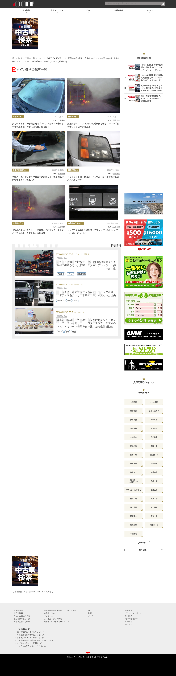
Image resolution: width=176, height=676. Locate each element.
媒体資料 (128, 624)
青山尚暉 (133, 446)
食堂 (74, 332)
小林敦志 (133, 437)
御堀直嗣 (154, 420)
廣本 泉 (133, 455)
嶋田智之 (133, 411)
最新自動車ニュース (22, 619)
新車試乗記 (18, 610)
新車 (69, 301)
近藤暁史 (116, 120)
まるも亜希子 (154, 411)
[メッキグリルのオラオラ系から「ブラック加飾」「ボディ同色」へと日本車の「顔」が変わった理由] (34, 293)
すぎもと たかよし (133, 490)
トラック (70, 274)
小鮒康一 (133, 464)
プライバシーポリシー (134, 613)
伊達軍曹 (133, 420)
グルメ (59, 332)
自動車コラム (18, 117)
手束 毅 (154, 516)
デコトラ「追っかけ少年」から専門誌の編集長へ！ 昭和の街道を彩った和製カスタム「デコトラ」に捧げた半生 (87, 265)
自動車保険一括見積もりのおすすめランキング (36, 640)
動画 (90, 613)
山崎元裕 (133, 428)
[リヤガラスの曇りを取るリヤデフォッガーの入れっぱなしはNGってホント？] (93, 202)
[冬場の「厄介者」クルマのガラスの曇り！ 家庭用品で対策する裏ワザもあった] (38, 148)
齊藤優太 (133, 516)
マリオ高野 (154, 402)
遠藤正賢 (154, 490)
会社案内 (128, 610)
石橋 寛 (154, 481)
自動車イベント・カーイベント (56, 622)
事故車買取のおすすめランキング (30, 638)
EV (89, 610)
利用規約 (128, 616)
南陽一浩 (154, 446)
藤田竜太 (133, 472)
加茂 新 (154, 499)
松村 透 (133, 499)
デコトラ (60, 274)
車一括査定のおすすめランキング (30, 632)
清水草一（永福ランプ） (133, 481)
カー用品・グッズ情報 (53, 619)
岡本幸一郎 (154, 525)
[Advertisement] (143, 150)
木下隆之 (133, 534)
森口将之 (154, 437)
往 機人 (154, 507)
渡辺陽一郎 (78, 284)
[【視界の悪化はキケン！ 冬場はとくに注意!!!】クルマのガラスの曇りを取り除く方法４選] (38, 202)
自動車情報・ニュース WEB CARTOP (28, 592)
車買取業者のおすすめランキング (30, 635)
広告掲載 (128, 622)
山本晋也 (154, 428)
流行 (75, 301)
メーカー (91, 616)
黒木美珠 (133, 525)
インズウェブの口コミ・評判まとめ (31, 646)
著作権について (131, 619)
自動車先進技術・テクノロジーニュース (60, 610)
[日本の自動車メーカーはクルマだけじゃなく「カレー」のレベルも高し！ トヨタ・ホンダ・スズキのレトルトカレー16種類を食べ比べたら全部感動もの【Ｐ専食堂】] (34, 321)
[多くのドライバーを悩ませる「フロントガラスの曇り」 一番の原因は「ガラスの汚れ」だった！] (38, 95)
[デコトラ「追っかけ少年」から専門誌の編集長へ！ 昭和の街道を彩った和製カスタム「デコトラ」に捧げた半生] (34, 263)
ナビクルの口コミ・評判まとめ (29, 643)
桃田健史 (154, 464)
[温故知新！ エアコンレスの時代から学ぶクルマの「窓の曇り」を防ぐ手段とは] (93, 95)
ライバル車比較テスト (23, 616)
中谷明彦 (133, 402)
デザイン (60, 301)
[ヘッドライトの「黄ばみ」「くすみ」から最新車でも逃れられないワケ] (93, 148)
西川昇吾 (133, 507)
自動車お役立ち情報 (20, 170)
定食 (67, 332)
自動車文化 (81, 274)
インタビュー (49, 616)
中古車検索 (18, 613)
